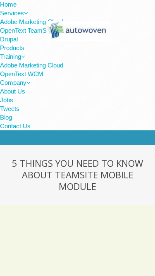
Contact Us (15, 126)
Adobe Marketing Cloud (31, 65)
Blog (6, 117)
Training (10, 56)
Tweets (9, 108)
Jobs (6, 99)
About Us (12, 91)
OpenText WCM (21, 73)
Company (13, 82)
